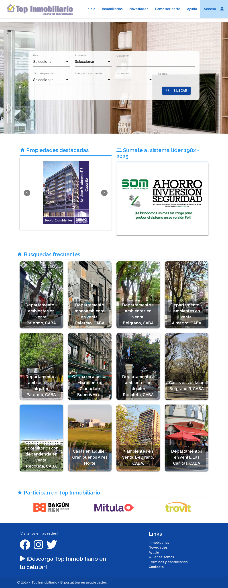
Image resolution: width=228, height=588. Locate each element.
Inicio (91, 9)
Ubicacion (122, 55)
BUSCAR (176, 90)
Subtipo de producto (88, 73)
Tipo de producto (44, 73)
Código (162, 73)
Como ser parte (167, 9)
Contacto (156, 567)
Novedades (138, 9)
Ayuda (192, 9)
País (36, 55)
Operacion (123, 73)
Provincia (81, 55)
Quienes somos (161, 557)
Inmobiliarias (112, 9)
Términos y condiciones (168, 562)
